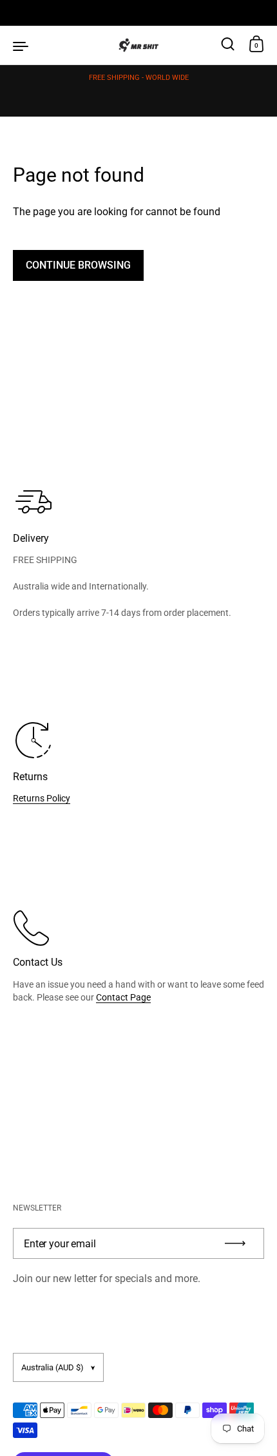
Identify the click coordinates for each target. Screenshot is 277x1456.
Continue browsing (78, 265)
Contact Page (123, 997)
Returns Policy (41, 798)
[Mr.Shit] (138, 45)
